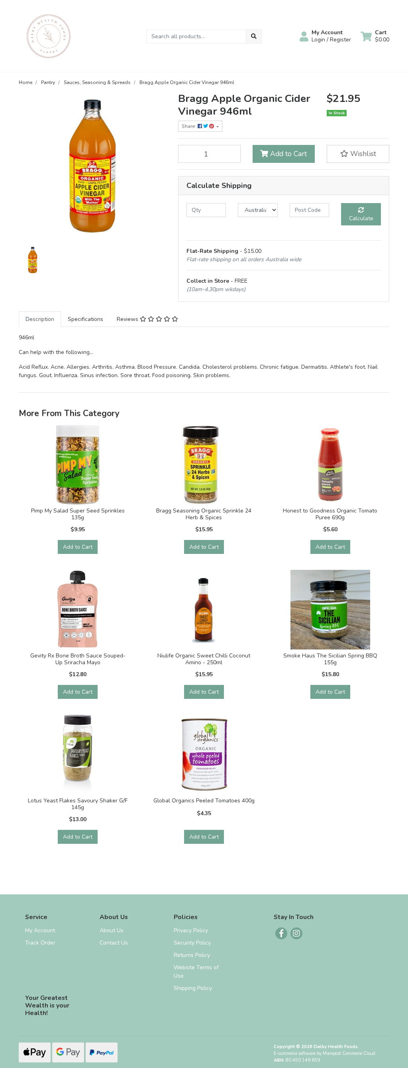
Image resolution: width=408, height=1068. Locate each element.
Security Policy (192, 943)
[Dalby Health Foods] (48, 35)
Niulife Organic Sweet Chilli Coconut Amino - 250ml (203, 659)
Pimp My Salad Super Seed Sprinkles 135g (78, 514)
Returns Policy (192, 955)
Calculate (361, 218)
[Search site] (254, 36)
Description (40, 319)
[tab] (40, 319)
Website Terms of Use (196, 972)
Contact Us (114, 943)
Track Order (40, 943)
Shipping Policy (193, 988)
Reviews (128, 319)
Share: (190, 126)
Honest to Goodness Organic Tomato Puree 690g (330, 514)
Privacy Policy (191, 930)
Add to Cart (287, 153)
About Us (112, 930)
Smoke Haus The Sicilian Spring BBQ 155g (330, 659)
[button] (325, 36)
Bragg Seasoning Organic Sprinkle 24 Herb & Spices (203, 514)
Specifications (85, 319)
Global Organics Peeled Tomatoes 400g (204, 800)
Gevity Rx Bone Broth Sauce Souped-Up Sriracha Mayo (78, 659)
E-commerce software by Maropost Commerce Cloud (324, 1053)
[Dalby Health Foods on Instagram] (296, 933)
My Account (40, 930)
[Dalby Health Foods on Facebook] (281, 933)
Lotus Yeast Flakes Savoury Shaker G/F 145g (78, 804)
